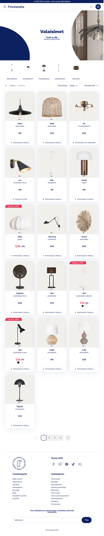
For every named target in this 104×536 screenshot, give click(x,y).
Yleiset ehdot (55, 493)
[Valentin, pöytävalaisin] (20, 389)
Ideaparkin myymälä (19, 496)
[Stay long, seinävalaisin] (52, 219)
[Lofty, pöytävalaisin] (84, 332)
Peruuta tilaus (55, 504)
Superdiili (15, 498)
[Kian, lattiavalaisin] (52, 163)
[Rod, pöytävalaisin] (52, 276)
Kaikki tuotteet (17, 479)
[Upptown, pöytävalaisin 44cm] (20, 276)
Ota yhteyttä (55, 479)
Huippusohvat (17, 482)
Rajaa (72, 85)
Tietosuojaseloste (57, 498)
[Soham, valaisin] (84, 163)
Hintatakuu (54, 501)
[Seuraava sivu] (68, 438)
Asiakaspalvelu (17, 487)
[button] (4, 6)
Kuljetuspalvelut (56, 485)
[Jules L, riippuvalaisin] (20, 106)
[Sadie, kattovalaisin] (52, 106)
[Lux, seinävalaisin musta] (20, 163)
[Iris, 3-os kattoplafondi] (84, 106)
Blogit (14, 493)
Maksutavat (55, 490)
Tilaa (86, 520)
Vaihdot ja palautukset (58, 487)
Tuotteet (13, 86)
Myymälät (15, 490)
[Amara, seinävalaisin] (84, 219)
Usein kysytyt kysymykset (60, 496)
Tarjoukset (15, 485)
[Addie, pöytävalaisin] (52, 332)
